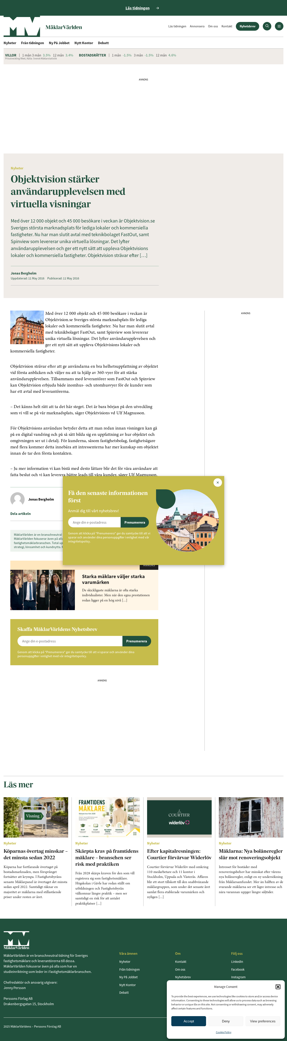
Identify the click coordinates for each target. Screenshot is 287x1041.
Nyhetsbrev (247, 26)
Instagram (238, 977)
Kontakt (227, 26)
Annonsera (197, 26)
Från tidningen (32, 43)
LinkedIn (237, 961)
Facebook (237, 969)
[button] (278, 987)
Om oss (213, 26)
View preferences (263, 1021)
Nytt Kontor (83, 43)
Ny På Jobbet (59, 43)
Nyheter (10, 43)
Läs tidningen (177, 26)
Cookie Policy (223, 1032)
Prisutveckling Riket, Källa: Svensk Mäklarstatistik (31, 58)
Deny (226, 1021)
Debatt (103, 43)
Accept (189, 1021)
